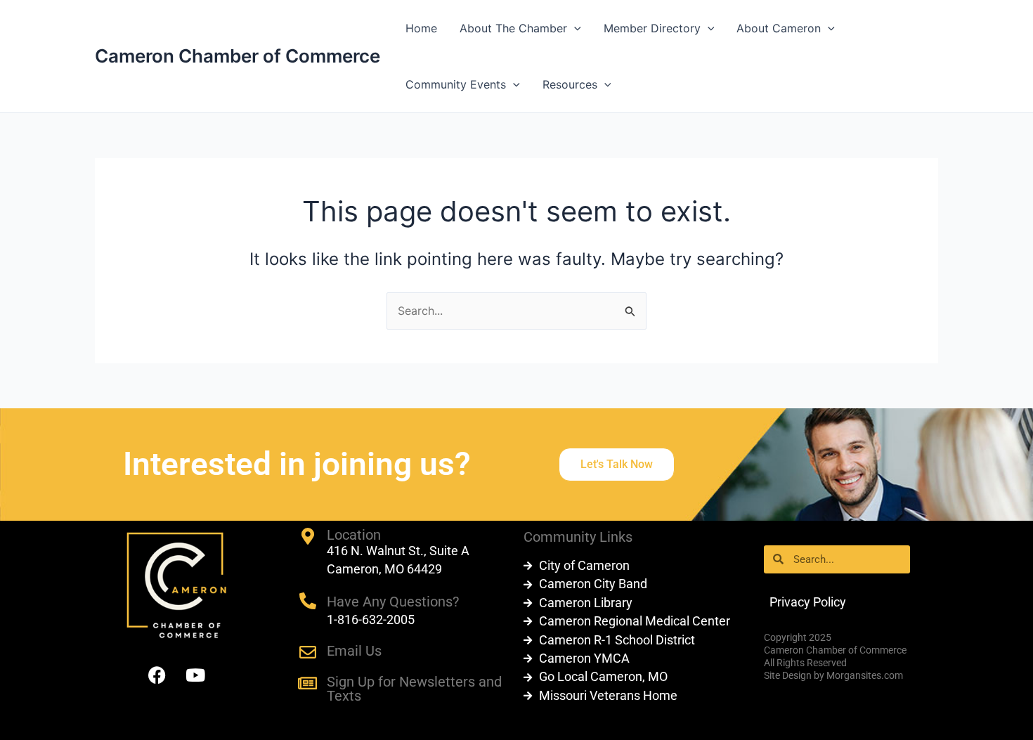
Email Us (354, 650)
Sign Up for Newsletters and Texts (414, 688)
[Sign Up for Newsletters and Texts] (307, 683)
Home (421, 28)
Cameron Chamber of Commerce (237, 56)
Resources (570, 84)
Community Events (455, 84)
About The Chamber (513, 28)
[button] (574, 28)
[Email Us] (307, 652)
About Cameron (778, 28)
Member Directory (652, 28)
